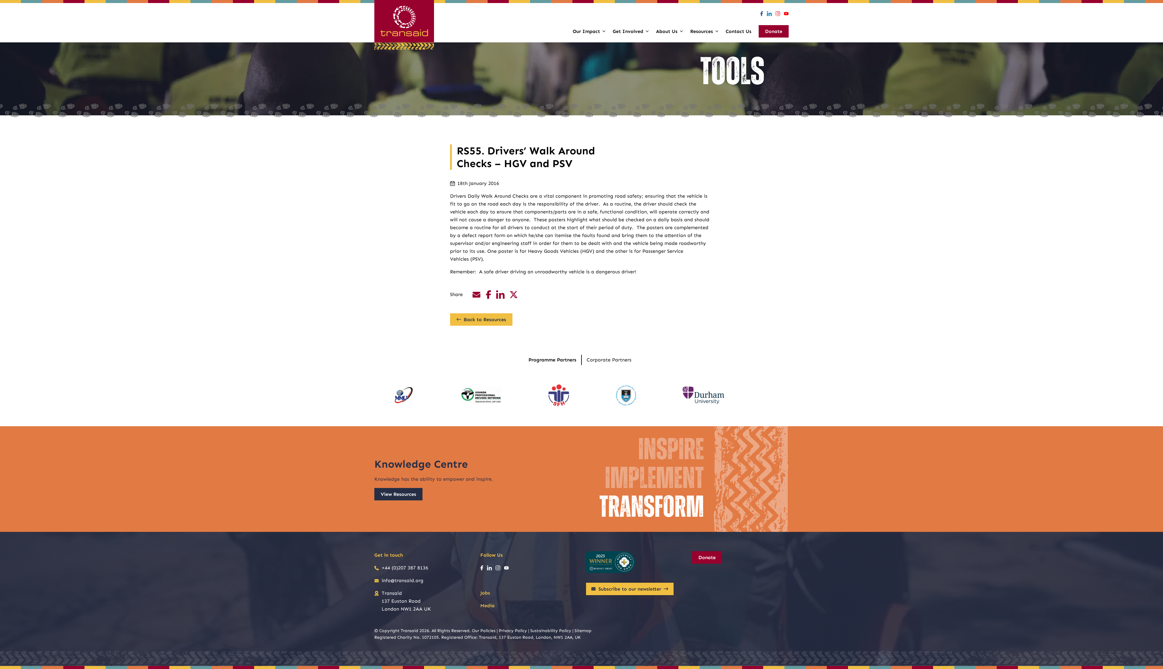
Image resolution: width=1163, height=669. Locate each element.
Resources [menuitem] (701, 31)
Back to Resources (485, 319)
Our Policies (483, 630)
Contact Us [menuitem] (738, 31)
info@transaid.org (402, 580)
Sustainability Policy (550, 630)
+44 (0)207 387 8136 (405, 568)
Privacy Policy (513, 630)
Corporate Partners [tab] (609, 360)
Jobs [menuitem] (485, 593)
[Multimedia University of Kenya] (404, 395)
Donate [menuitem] (773, 31)
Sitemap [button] (583, 630)
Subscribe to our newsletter (629, 589)
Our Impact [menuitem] (586, 31)
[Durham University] (703, 395)
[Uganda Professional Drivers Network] (481, 395)
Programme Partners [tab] (552, 360)
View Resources (398, 494)
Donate (707, 557)
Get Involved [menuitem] (628, 31)
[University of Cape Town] (626, 395)
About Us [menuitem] (667, 31)
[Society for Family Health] (559, 395)
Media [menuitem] (487, 605)
